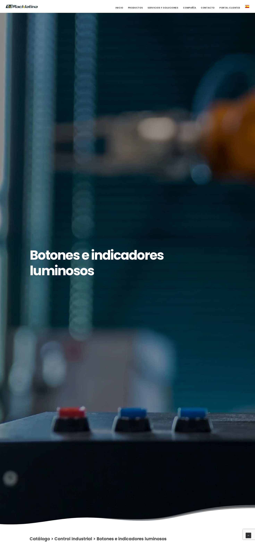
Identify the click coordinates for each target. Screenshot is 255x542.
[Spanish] (246, 6)
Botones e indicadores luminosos (132, 539)
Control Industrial (73, 539)
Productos (135, 7)
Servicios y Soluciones (163, 7)
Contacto (208, 7)
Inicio (119, 7)
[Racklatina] (22, 6)
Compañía (189, 7)
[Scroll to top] (248, 535)
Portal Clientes (229, 7)
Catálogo (40, 539)
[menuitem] (120, 7)
